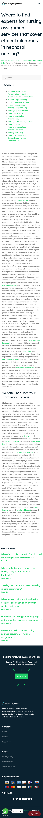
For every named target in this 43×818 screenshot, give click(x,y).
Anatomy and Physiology (17, 91)
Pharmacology (13, 141)
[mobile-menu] (39, 3)
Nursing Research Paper (17, 127)
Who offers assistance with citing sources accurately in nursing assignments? (17, 634)
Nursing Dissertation (16, 116)
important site (23, 200)
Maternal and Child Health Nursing (21, 97)
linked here (28, 351)
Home (3, 60)
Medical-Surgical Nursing (17, 100)
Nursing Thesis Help (15, 133)
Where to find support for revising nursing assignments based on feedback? (18, 571)
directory (27, 436)
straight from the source (25, 368)
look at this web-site (10, 359)
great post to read (24, 510)
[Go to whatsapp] (5, 811)
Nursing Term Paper (15, 130)
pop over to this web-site (23, 452)
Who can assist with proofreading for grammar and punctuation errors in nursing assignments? (19, 603)
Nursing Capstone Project (18, 111)
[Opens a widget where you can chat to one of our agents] (34, 814)
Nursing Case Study (15, 113)
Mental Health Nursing (16, 105)
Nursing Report (14, 124)
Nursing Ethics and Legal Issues (20, 121)
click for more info (12, 441)
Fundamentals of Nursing (18, 94)
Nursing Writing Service (17, 135)
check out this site (9, 285)
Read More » (6, 561)
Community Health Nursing (18, 102)
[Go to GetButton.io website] (5, 815)
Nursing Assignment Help (17, 108)
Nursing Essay (13, 119)
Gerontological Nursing (17, 138)
